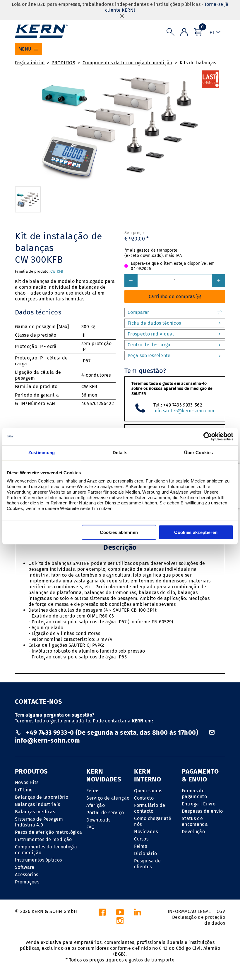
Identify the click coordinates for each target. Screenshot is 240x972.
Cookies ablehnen (119, 532)
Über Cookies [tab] (198, 452)
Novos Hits (26, 782)
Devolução (193, 831)
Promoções (27, 882)
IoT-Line (24, 790)
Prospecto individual (151, 334)
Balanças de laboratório (41, 797)
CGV (221, 911)
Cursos (141, 839)
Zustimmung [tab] (41, 452)
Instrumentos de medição (43, 839)
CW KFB (57, 271)
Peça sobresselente (149, 355)
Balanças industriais (37, 804)
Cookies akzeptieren (195, 532)
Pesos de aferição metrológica (48, 832)
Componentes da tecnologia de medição (127, 62)
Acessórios (26, 874)
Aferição (95, 805)
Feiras (92, 790)
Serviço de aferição (107, 798)
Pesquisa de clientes (147, 863)
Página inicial (30, 62)
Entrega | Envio (198, 804)
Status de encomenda (195, 821)
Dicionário (145, 853)
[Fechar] (122, 16)
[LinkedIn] (137, 913)
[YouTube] (120, 913)
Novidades (146, 831)
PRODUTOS (63, 62)
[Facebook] (102, 913)
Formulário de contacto (149, 808)
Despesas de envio (202, 811)
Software (25, 867)
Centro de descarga (149, 344)
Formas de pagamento (194, 793)
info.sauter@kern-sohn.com (184, 411)
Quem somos (148, 790)
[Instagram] (120, 922)
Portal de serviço (105, 812)
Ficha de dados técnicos (154, 323)
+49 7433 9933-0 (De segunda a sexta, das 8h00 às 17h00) (112, 732)
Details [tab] (120, 452)
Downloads (98, 820)
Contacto (144, 798)
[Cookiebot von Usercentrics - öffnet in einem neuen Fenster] (207, 436)
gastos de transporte (151, 960)
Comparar (138, 312)
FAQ (90, 827)
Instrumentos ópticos (38, 860)
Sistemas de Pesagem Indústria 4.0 (39, 822)
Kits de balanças (198, 62)
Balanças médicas (35, 811)
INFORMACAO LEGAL (189, 911)
